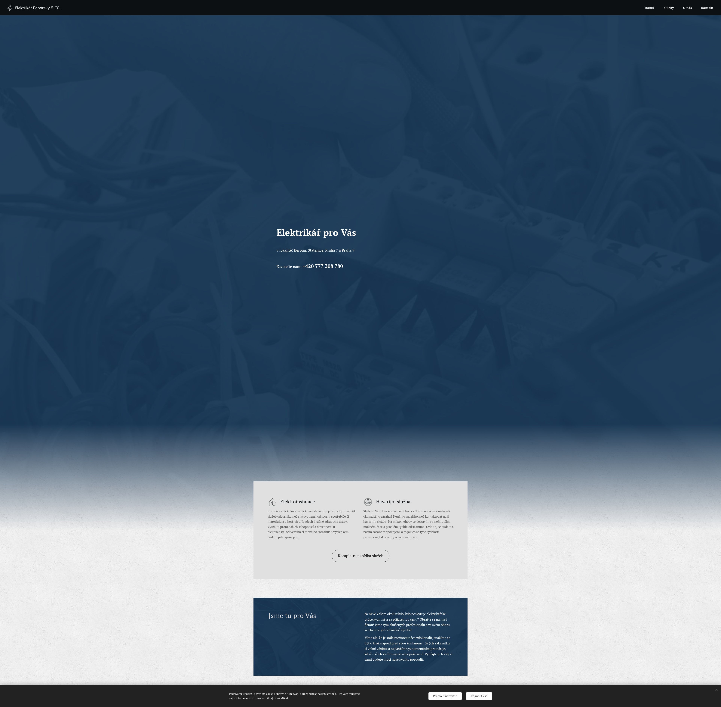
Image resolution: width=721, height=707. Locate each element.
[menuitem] (651, 7)
